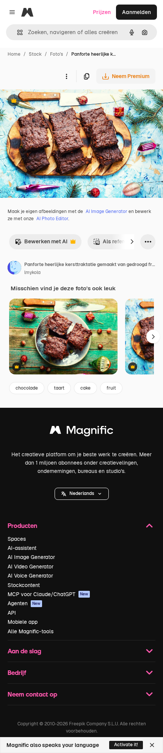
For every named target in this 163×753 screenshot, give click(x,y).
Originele (50, 101)
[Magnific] (81, 432)
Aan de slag (24, 651)
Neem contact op (32, 694)
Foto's (56, 54)
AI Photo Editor (52, 219)
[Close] (152, 745)
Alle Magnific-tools (30, 631)
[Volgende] (132, 241)
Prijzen (102, 12)
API (12, 612)
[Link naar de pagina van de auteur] (14, 269)
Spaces (17, 538)
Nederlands (81, 493)
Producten (22, 525)
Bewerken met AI (41, 243)
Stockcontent (24, 585)
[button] (82, 494)
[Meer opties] (66, 76)
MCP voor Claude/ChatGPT (48, 594)
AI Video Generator (30, 566)
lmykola (32, 272)
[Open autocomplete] (16, 32)
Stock (35, 54)
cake (85, 388)
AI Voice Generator (30, 575)
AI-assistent (22, 548)
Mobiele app (23, 621)
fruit (111, 388)
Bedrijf (17, 672)
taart (59, 388)
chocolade (27, 388)
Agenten (24, 603)
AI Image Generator (106, 211)
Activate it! (126, 745)
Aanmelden (136, 12)
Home (14, 54)
